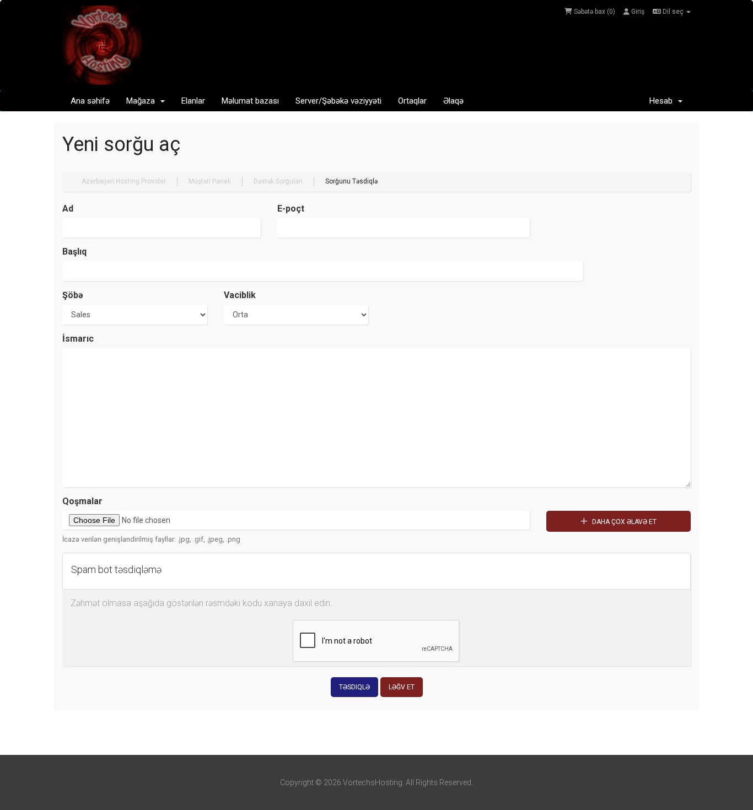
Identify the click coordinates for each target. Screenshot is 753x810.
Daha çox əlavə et (623, 522)
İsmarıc (78, 338)
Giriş (637, 11)
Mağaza (142, 101)
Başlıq (74, 251)
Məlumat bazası (250, 101)
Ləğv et (402, 687)
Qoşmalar (82, 501)
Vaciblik (240, 295)
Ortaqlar (412, 101)
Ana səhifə (90, 101)
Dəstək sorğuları (278, 181)
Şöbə (72, 295)
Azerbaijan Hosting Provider (124, 181)
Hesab (663, 101)
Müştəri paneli (210, 181)
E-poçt (290, 208)
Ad (67, 208)
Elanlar (193, 101)
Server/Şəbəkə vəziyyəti (338, 101)
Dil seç (673, 11)
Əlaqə (453, 101)
